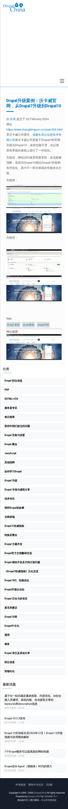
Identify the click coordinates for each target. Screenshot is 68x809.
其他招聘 (10, 462)
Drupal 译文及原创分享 (17, 653)
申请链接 (21, 784)
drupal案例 (28, 324)
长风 (13, 119)
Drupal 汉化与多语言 (16, 598)
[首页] (14, 7)
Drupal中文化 (12, 625)
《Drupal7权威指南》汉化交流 (21, 571)
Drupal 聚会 (11, 444)
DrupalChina (40, 792)
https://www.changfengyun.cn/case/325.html (34, 129)
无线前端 (10, 516)
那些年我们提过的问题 (17, 426)
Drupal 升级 (11, 480)
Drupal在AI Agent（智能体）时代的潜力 (28, 766)
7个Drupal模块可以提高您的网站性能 (27, 751)
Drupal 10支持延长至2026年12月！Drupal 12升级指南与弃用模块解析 (34, 735)
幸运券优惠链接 (48, 799)
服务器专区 (11, 407)
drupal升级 (43, 324)
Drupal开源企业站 (14, 589)
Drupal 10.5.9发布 (15, 718)
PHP (7, 389)
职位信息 (10, 662)
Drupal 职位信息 (13, 380)
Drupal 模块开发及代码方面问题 (22, 562)
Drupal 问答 (11, 616)
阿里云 (27, 799)
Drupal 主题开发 (13, 544)
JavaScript (10, 453)
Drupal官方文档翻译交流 (18, 553)
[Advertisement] (34, 51)
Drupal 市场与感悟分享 (17, 489)
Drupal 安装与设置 (15, 435)
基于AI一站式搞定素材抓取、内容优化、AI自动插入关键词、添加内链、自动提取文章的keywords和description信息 (33, 699)
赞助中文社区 (36, 784)
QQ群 (49, 784)
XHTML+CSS (11, 398)
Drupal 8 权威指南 (14, 525)
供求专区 (10, 498)
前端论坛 (10, 671)
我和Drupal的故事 (14, 507)
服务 (7, 643)
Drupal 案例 (13, 324)
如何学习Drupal (13, 471)
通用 (7, 634)
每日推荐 (10, 416)
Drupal (31, 796)
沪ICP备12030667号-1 (46, 796)
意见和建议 (11, 607)
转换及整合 (11, 535)
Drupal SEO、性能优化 (17, 580)
